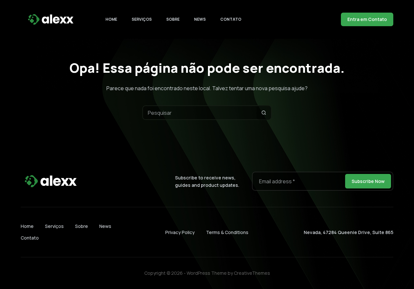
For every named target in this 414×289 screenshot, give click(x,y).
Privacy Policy (180, 232)
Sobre (173, 19)
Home (111, 19)
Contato (230, 19)
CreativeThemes (252, 273)
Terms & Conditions (227, 232)
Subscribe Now (368, 181)
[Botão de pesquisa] (263, 112)
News (200, 19)
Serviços (142, 19)
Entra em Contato (367, 19)
